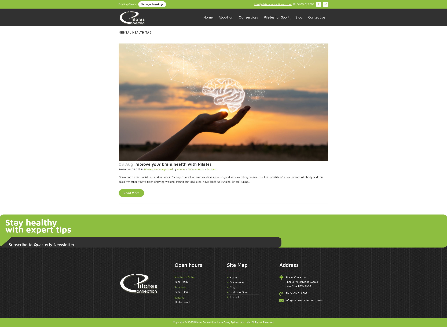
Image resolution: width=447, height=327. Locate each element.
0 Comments (196, 169)
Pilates (148, 169)
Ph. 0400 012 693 (296, 293)
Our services (237, 282)
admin (181, 169)
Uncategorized (163, 169)
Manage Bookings (152, 4)
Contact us (236, 297)
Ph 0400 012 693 (303, 4)
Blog (232, 287)
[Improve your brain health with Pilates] (223, 102)
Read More (131, 193)
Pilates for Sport (239, 292)
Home (233, 277)
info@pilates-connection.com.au (273, 4)
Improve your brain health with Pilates (172, 164)
